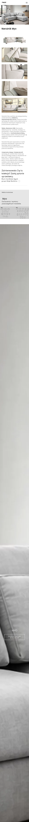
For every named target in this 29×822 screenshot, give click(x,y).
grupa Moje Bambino (9, 181)
